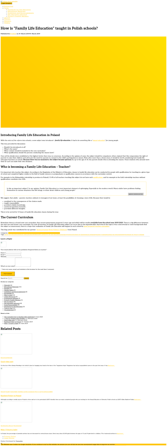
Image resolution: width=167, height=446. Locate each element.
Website (3, 257)
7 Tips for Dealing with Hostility (14, 318)
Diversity (7, 285)
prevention (68, 234)
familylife (33, 234)
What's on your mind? (8, 266)
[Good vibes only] (16, 354)
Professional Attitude (37, 233)
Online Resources (10, 297)
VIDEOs (7, 23)
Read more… (111, 365)
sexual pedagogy (90, 234)
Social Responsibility (10, 305)
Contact (7, 19)
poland (62, 234)
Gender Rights (9, 290)
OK (116, 444)
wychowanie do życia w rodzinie (133, 234)
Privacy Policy (10, 436)
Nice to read (26, 233)
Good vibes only (9, 320)
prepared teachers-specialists (98, 226)
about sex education (11, 234)
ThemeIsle (19, 441)
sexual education (99, 140)
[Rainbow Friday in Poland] (16, 388)
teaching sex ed (111, 234)
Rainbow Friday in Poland (12, 322)
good (85, 226)
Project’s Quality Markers (18, 16)
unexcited (119, 234)
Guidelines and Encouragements (21, 13)
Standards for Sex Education (19, 10)
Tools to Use (8, 308)
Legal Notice (9, 438)
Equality (7, 288)
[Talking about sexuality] (9, 1)
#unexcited (8, 6)
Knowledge (8, 293)
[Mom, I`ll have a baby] (16, 422)
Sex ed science (8, 302)
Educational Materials (17, 11)
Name (3, 253)
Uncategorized (9, 310)
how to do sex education (52, 234)
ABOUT (7, 18)
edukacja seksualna (24, 234)
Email (3, 255)
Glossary (7, 21)
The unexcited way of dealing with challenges (19, 317)
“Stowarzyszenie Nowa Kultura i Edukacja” (51, 230)
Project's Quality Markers (12, 300)
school (74, 234)
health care (40, 234)
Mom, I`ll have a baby (11, 323)
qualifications (98, 177)
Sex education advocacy (17, 15)
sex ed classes (80, 234)
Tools (6, 8)
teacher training (101, 234)
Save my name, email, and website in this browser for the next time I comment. (28, 269)
